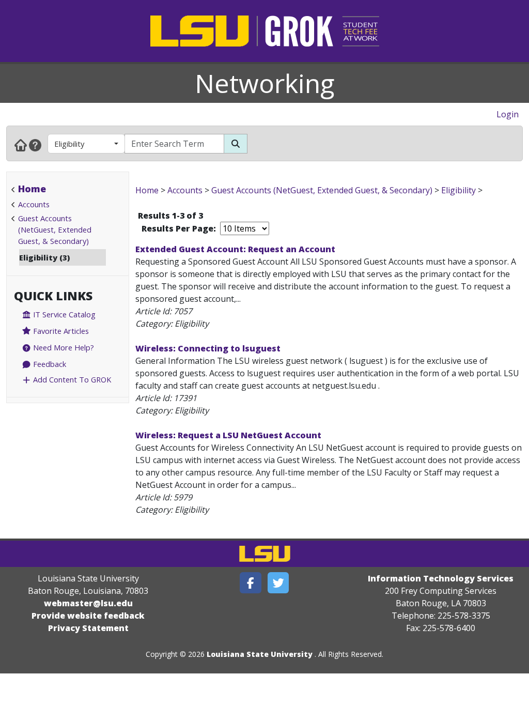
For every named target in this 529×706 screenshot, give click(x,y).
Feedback (48, 364)
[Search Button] (235, 144)
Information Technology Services (441, 578)
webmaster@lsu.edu (88, 603)
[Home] (20, 144)
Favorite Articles (60, 331)
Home (32, 188)
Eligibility (69, 144)
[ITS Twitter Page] (278, 582)
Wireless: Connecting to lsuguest (208, 348)
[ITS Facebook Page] (250, 582)
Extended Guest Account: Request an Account (235, 249)
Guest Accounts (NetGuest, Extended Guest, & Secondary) (54, 229)
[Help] (35, 144)
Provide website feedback (88, 615)
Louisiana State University (260, 654)
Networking (265, 83)
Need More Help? (62, 347)
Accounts (34, 204)
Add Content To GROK (71, 379)
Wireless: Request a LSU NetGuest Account (228, 435)
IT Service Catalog (63, 314)
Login (507, 114)
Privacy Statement (88, 628)
